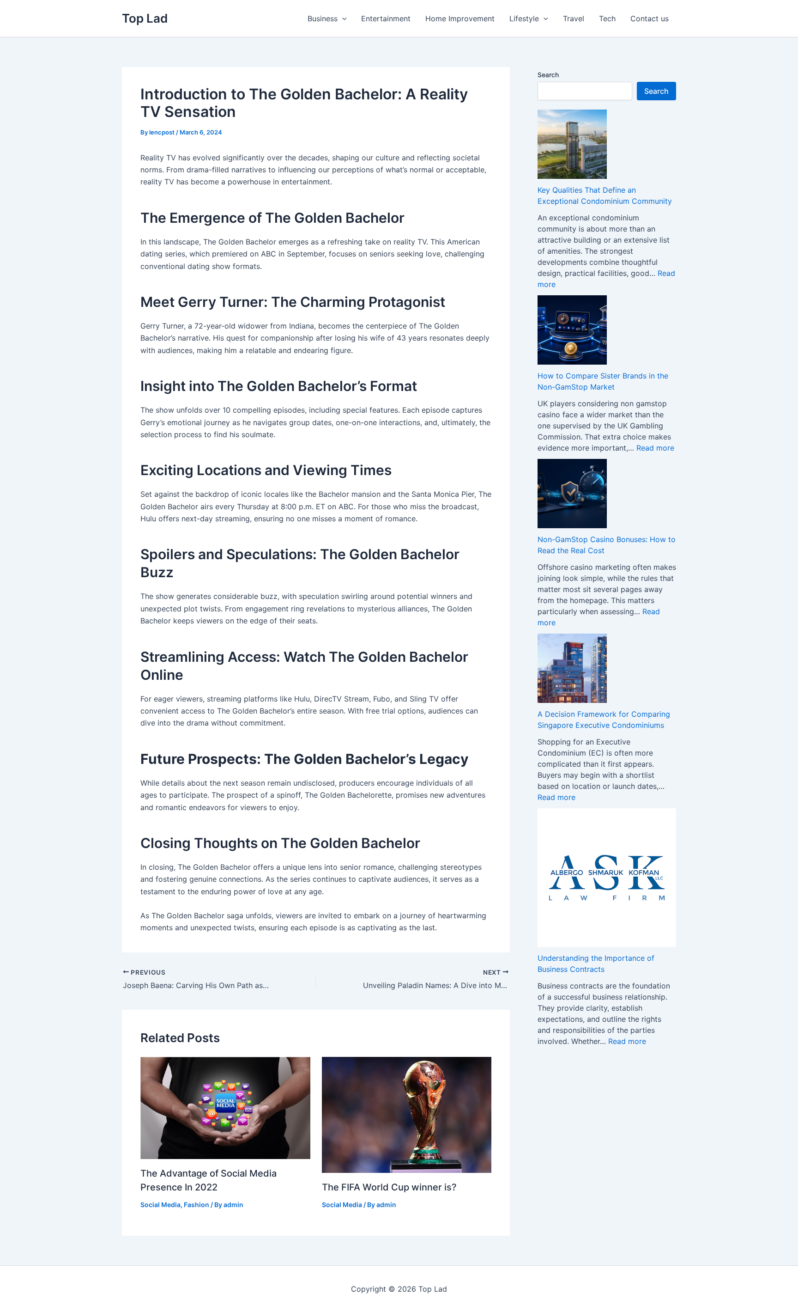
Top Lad (145, 18)
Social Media (160, 1204)
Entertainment (386, 18)
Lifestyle (524, 18)
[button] (342, 18)
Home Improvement (460, 18)
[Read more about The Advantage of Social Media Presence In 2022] (225, 1107)
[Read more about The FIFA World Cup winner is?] (407, 1113)
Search (548, 75)
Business (323, 18)
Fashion (196, 1204)
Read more (655, 447)
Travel (573, 18)
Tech (607, 18)
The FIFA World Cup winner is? (389, 1187)
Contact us (649, 18)
